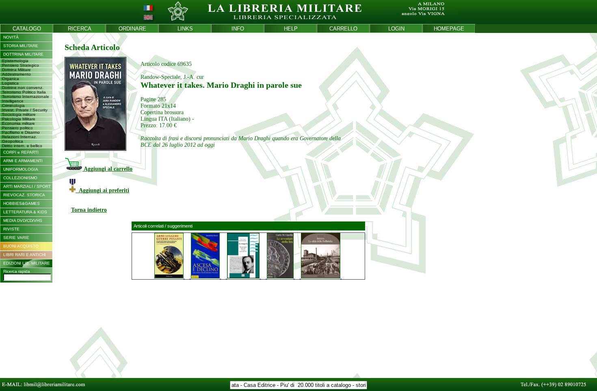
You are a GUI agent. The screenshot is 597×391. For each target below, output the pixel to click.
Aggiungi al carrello (107, 169)
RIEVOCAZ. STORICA (24, 195)
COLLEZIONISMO (20, 178)
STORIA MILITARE (20, 45)
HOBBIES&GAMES (21, 203)
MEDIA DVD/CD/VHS (22, 220)
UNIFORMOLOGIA (20, 169)
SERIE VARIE (16, 237)
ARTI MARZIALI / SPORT (27, 186)
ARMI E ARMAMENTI (23, 161)
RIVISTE (11, 229)
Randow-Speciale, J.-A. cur (172, 77)
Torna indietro (89, 210)
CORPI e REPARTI (21, 152)
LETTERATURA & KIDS (25, 212)
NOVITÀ (11, 37)
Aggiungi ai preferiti (102, 190)
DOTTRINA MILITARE (23, 54)
